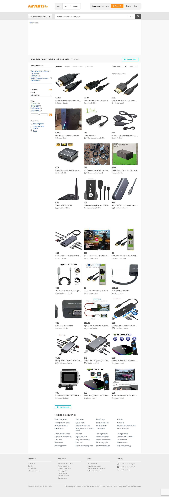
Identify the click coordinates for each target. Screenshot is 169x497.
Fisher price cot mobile (62, 422)
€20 (57, 288)
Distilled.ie (31, 463)
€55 (85, 393)
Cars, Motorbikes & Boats (39, 71)
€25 (57, 323)
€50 (113, 203)
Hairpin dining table (102, 422)
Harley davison (101, 425)
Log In (136, 6)
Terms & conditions (64, 468)
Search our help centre (65, 463)
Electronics (34, 76)
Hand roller (120, 422)
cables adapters (89, 135)
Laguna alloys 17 (81, 437)
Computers (34, 73)
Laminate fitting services (125, 437)
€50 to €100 (35, 106)
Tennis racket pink (123, 428)
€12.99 (87, 323)
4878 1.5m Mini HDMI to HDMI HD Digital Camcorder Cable (105, 291)
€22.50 (115, 288)
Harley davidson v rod (83, 425)
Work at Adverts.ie (34, 471)
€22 (113, 98)
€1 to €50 (34, 104)
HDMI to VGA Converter (120, 291)
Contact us (137, 486)
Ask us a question (64, 466)
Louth (122, 103)
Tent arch (79, 434)
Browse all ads (81, 486)
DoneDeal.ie (32, 468)
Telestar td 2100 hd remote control (84, 430)
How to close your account (96, 468)
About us (130, 486)
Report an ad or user (94, 466)
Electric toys (100, 419)
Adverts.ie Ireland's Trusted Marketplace (40, 6)
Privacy (103, 486)
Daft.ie (30, 466)
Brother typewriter (60, 446)
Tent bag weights (101, 434)
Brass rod (79, 443)
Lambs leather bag (102, 437)
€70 (85, 358)
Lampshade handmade (103, 440)
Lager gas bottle (122, 434)
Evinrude (120, 419)
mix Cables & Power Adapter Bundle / (97, 170)
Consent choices (63, 476)
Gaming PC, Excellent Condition (67, 135)
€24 (85, 203)
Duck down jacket (61, 419)
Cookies (109, 486)
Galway (66, 398)
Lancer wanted (122, 440)
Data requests (62, 478)
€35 (113, 323)
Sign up (129, 6)
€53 (113, 358)
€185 (114, 168)
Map (50, 89)
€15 (85, 133)
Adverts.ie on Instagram (127, 464)
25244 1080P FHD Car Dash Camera (97, 256)
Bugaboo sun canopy (124, 446)
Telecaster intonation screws (126, 425)
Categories (122, 486)
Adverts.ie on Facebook (127, 467)
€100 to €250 (35, 108)
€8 (113, 253)
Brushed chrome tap (103, 446)
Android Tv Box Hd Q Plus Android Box (126, 360)
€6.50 (58, 98)
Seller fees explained (94, 471)
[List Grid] (132, 66)
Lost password (92, 463)
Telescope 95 (59, 428)
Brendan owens (122, 443)
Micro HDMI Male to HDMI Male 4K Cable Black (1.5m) (132, 100)
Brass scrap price (102, 443)
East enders (80, 419)
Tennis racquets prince (62, 434)
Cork (96, 258)
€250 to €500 (35, 110)
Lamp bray (58, 440)
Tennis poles (100, 428)
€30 (57, 203)
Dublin (65, 103)
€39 (57, 253)
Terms (115, 486)
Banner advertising (93, 486)
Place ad (118, 6)
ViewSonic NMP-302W (63, 205)
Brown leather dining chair (84, 446)
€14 (113, 133)
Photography (35, 80)
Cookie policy (62, 473)
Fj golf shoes (80, 422)
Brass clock (59, 443)
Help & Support (70, 486)
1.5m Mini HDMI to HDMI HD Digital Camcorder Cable (131, 256)
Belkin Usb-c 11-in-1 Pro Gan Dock (124, 170)
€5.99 (86, 98)
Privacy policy (62, 471)
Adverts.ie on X (124, 470)
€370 (57, 133)
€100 (57, 358)
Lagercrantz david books (63, 437)
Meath (101, 173)
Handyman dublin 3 (61, 425)
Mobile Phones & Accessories (40, 78)
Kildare (67, 208)
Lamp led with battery (83, 440)
